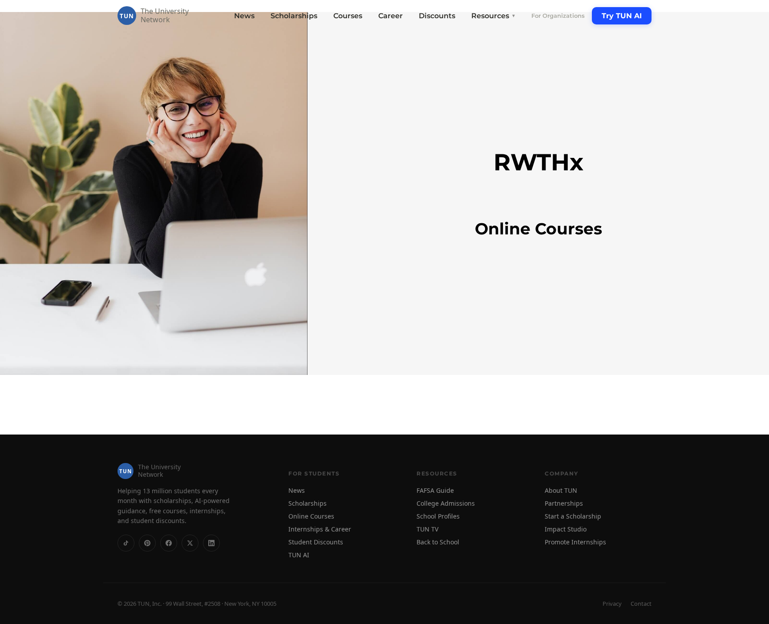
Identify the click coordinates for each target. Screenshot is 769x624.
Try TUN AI (622, 16)
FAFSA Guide (435, 490)
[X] (190, 543)
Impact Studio (566, 529)
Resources (493, 16)
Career (390, 16)
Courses (347, 16)
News (244, 16)
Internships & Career (319, 529)
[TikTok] (125, 543)
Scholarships (294, 16)
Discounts (437, 16)
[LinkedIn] (211, 543)
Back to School (438, 542)
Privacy (612, 604)
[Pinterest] (147, 543)
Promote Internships (575, 542)
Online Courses (311, 516)
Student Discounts (315, 542)
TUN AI (298, 555)
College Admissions (446, 503)
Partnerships (564, 503)
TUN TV (427, 529)
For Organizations (558, 15)
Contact (641, 604)
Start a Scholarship (573, 516)
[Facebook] (168, 543)
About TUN (561, 490)
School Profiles (438, 516)
